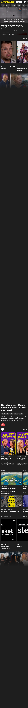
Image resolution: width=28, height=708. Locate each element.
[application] (14, 15)
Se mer (22, 34)
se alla (25, 38)
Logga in (19, 2)
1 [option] (2, 429)
